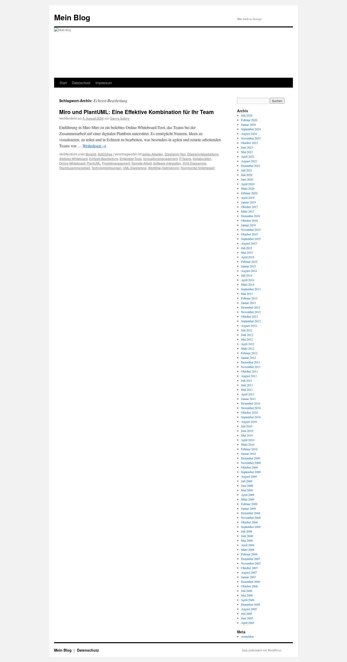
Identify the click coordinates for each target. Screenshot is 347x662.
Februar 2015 (249, 262)
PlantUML (94, 163)
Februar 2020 (249, 193)
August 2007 (249, 572)
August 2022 (249, 161)
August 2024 (249, 134)
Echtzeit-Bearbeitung (103, 158)
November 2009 (251, 463)
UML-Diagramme (135, 168)
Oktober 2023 (249, 143)
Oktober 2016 (249, 220)
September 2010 (251, 417)
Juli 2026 (246, 115)
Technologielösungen (106, 168)
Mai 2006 (247, 595)
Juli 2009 (246, 481)
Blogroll (91, 154)
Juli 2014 (246, 275)
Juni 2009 (247, 485)
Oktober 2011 (249, 371)
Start (63, 82)
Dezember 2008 (250, 513)
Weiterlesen (94, 145)
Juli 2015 (246, 248)
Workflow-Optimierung (163, 168)
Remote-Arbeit (142, 163)
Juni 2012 (247, 335)
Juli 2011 (246, 380)
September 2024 (251, 129)
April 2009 (247, 495)
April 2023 (247, 156)
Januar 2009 (248, 508)
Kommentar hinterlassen (198, 168)
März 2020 (247, 188)
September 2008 (251, 527)
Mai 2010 (247, 435)
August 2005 (249, 609)
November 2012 (251, 312)
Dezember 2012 (250, 307)
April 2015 (247, 257)
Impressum (104, 82)
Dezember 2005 (250, 604)
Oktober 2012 (249, 316)
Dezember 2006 (250, 581)
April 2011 (247, 394)
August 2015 (249, 243)
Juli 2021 (246, 170)
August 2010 (249, 421)
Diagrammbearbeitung (202, 154)
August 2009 (249, 476)
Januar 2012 (248, 358)
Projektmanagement (116, 163)
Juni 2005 (247, 618)
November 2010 (251, 408)
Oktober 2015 (249, 234)
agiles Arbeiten (152, 154)
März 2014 (247, 284)
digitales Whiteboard (73, 158)
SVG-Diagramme (194, 163)
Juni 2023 (247, 147)
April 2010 (247, 440)
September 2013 (251, 289)
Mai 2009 (247, 490)
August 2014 (249, 271)
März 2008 (247, 549)
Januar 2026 (248, 124)
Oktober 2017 (249, 207)
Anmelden (247, 636)
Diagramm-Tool (175, 154)
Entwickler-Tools (131, 158)
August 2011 (249, 376)
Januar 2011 (248, 399)
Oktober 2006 (249, 586)
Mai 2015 (247, 252)
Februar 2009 (249, 504)
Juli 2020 (246, 175)
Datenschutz (81, 82)
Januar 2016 (248, 225)
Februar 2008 (249, 554)
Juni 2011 (247, 385)
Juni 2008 (247, 536)
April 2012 (247, 344)
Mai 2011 (247, 389)
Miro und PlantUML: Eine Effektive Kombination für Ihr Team (136, 112)
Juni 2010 (247, 431)
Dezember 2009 (250, 458)
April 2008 (247, 545)
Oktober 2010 (249, 412)
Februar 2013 (249, 298)
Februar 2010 (249, 449)
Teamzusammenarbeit (74, 168)
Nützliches (105, 154)
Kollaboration (202, 158)
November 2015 (251, 230)
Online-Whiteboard (72, 163)
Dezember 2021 (250, 166)
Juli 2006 (246, 591)
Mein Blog (72, 17)
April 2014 (247, 280)
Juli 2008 (246, 531)
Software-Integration (167, 163)
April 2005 (247, 623)
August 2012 (249, 326)
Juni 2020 (247, 179)
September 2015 (251, 239)
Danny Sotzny (120, 118)
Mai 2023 (247, 152)
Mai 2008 (247, 540)
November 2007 (251, 563)
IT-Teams (185, 158)
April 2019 (247, 198)
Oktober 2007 (249, 568)
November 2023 (251, 138)
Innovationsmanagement (160, 158)
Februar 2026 (249, 120)
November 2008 (251, 517)
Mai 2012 (247, 339)
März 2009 (247, 499)
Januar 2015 (248, 266)
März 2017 (247, 211)
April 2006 (247, 600)
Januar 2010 (248, 453)
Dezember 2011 (250, 362)
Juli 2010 (246, 426)
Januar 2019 (248, 202)
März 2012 (247, 348)
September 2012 (251, 321)
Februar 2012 (249, 353)
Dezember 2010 (250, 403)
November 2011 (251, 367)
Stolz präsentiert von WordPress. (262, 650)
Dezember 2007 (250, 559)
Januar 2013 (248, 303)
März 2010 (247, 444)
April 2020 (247, 184)
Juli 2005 (246, 613)
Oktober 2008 (249, 522)
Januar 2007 (248, 577)
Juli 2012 (246, 330)
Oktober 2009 (249, 467)
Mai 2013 (247, 294)
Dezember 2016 (250, 216)
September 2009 (251, 472)
